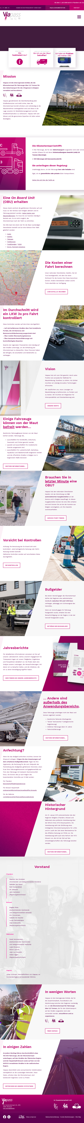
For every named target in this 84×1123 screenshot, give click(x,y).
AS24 (20, 244)
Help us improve (31, 1117)
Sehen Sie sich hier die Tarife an (43, 180)
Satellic (9, 236)
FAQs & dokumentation (57, 8)
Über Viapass (52, 1031)
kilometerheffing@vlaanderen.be (14, 783)
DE (6, 8)
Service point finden (55, 518)
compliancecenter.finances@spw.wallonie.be (18, 797)
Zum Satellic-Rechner (56, 292)
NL (1, 8)
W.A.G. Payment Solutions (16, 247)
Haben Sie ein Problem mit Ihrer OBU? (28, 8)
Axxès (9, 234)
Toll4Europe (11, 242)
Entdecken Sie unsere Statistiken (19, 1086)
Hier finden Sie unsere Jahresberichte (21, 678)
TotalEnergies (11, 244)
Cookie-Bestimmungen (67, 1117)
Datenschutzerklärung (52, 1117)
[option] (63, 443)
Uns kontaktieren (9, 1108)
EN (8, 8)
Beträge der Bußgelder (57, 626)
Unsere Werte (53, 406)
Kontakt (77, 8)
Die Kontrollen (11, 565)
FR (4, 8)
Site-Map (78, 1117)
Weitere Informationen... (15, 466)
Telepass (10, 239)
